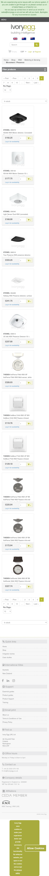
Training (5, 702)
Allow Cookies (35, 848)
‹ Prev (14, 78)
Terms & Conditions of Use (12, 718)
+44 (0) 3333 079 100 (11, 769)
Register (38, 51)
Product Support (8, 699)
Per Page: (7, 86)
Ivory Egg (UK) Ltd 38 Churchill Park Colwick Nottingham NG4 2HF (9, 740)
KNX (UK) (16, 806)
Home (5, 646)
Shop (4, 650)
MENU (4, 20)
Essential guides (8, 691)
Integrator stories (9, 654)
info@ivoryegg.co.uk (10, 771)
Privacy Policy (7, 722)
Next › (28, 82)
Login (30, 51)
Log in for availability (12, 141)
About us (6, 715)
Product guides (8, 695)
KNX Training (7, 806)
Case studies (7, 657)
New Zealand (7, 673)
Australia (6, 670)
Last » (36, 82)
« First (6, 78)
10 (17, 82)
